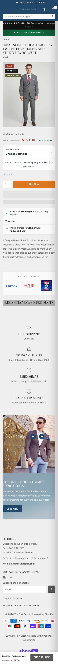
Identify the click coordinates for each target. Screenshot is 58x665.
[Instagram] (4, 577)
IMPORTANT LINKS (12, 598)
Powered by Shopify (42, 614)
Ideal (5, 57)
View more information (41, 436)
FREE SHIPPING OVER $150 (32, 2)
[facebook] (11, 578)
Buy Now (34, 184)
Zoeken (51, 16)
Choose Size (42, 657)
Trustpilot (29, 27)
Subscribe (51, 589)
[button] (29, 152)
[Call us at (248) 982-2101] (46, 9)
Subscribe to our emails (16, 582)
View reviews (51, 23)
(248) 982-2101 (18, 231)
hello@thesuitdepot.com (21, 563)
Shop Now (12, 508)
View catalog (4, 9)
